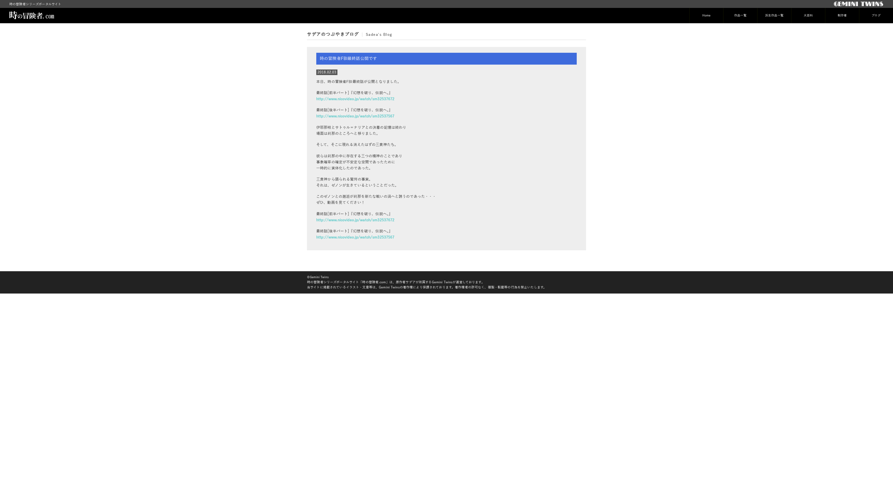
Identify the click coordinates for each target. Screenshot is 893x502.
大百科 (808, 15)
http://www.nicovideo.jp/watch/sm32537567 (355, 116)
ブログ (876, 15)
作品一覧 (740, 15)
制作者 (842, 15)
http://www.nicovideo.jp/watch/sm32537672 (355, 99)
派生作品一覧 (774, 15)
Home (706, 15)
